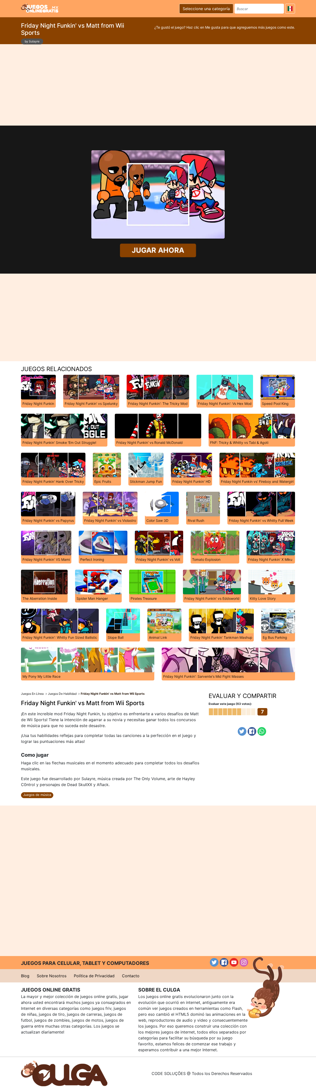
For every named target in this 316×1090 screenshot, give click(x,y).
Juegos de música (37, 795)
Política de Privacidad (94, 975)
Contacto (130, 975)
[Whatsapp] (261, 731)
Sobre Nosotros (51, 975)
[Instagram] (243, 962)
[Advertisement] (158, 84)
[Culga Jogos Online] (64, 1073)
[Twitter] (242, 731)
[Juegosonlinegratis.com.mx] (39, 8)
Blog (25, 975)
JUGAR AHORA (158, 250)
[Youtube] (234, 962)
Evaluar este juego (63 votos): (230, 704)
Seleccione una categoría (206, 8)
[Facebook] (252, 731)
